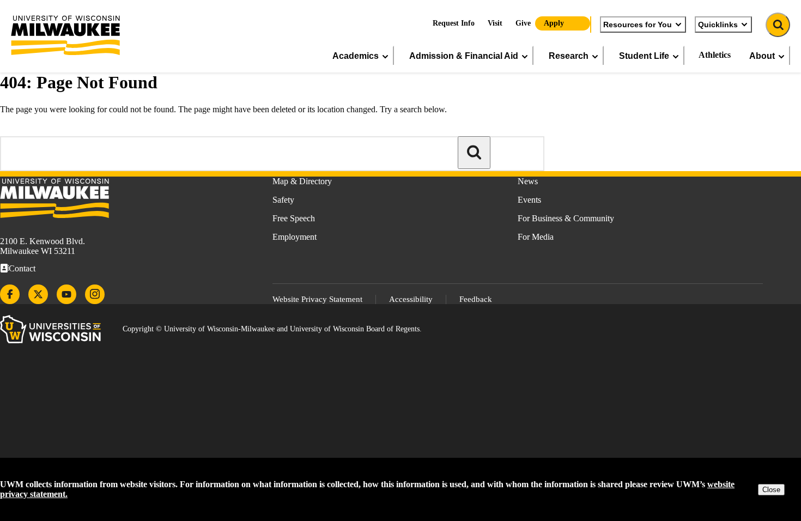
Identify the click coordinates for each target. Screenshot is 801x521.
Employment (294, 236)
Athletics (715, 55)
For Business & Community (566, 218)
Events (529, 199)
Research (568, 55)
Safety (283, 199)
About (762, 55)
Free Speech (293, 218)
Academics (355, 55)
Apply (554, 23)
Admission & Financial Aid (463, 55)
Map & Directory (302, 181)
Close (771, 490)
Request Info (454, 23)
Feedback (475, 299)
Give (523, 23)
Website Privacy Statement (317, 299)
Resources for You (637, 24)
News (528, 181)
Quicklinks (718, 24)
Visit (495, 23)
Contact (22, 268)
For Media (536, 236)
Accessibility (411, 299)
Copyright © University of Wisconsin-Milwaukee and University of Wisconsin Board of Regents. (272, 329)
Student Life (644, 55)
